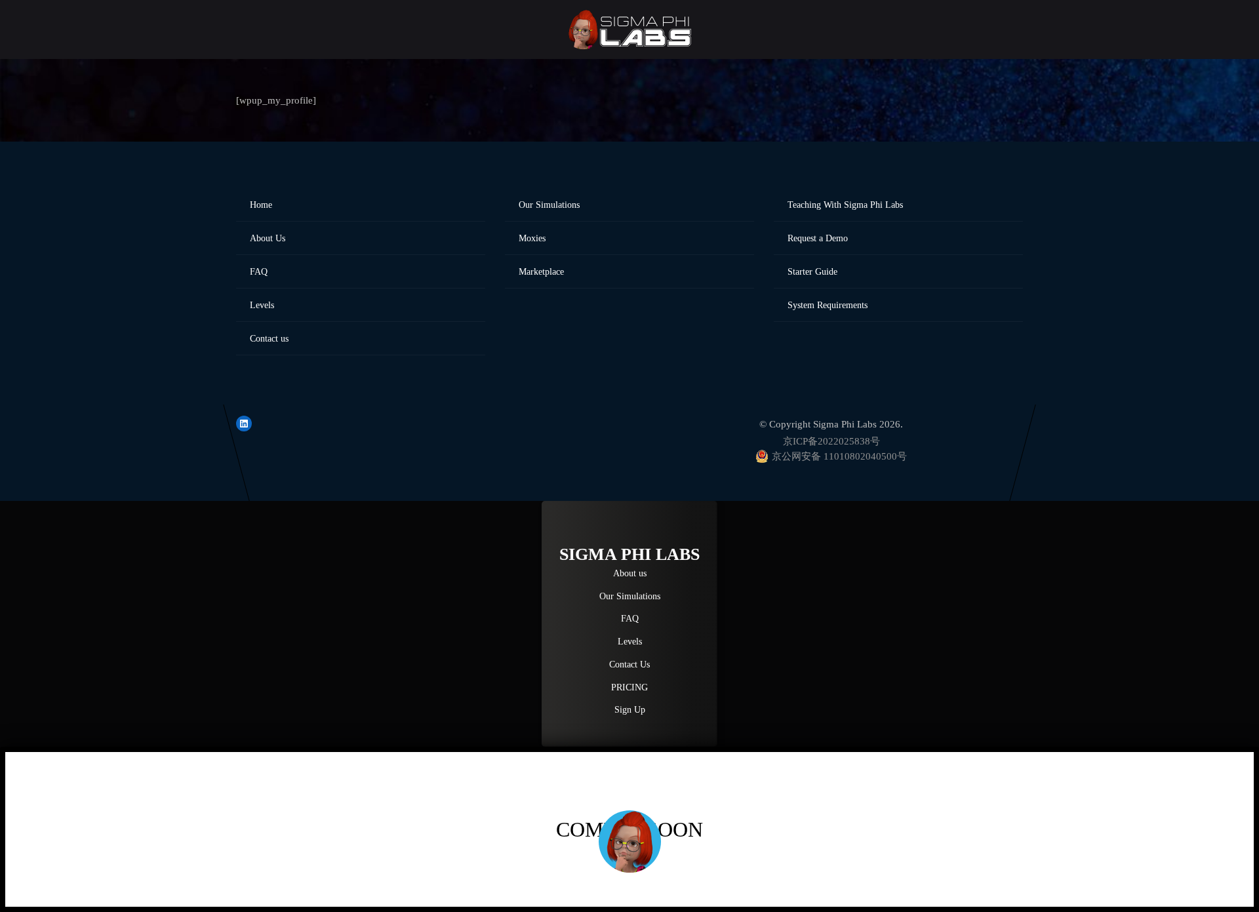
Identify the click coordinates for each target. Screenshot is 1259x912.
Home (261, 205)
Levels (262, 305)
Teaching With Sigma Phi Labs (845, 205)
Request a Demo (818, 238)
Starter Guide (812, 272)
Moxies (532, 238)
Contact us (269, 339)
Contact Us (629, 664)
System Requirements (828, 305)
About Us (267, 238)
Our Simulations (549, 205)
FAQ (259, 272)
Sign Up (629, 709)
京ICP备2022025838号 (831, 441)
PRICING (629, 687)
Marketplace (541, 272)
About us (630, 573)
